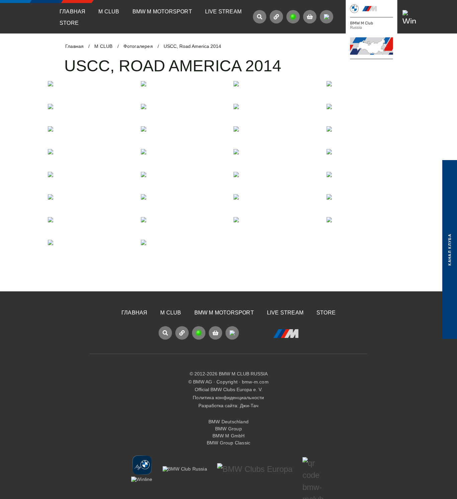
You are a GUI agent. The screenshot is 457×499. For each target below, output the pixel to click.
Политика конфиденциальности (228, 397)
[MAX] (326, 16)
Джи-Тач (249, 405)
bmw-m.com (255, 381)
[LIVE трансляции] (293, 16)
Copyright (227, 381)
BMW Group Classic (228, 442)
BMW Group (228, 428)
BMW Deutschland (228, 421)
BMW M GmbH (228, 435)
